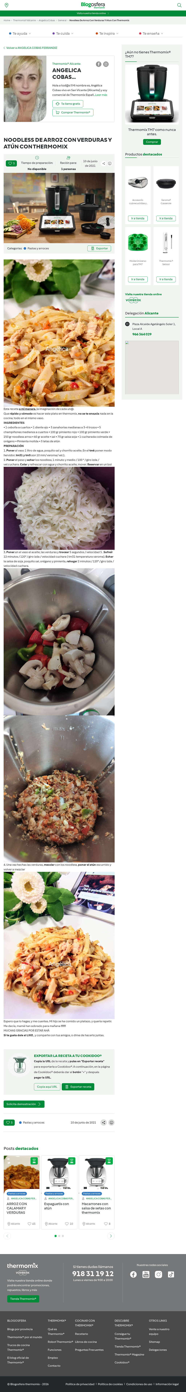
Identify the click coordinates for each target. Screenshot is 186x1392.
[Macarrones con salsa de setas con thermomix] (96, 1176)
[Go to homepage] (93, 5)
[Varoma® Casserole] (166, 181)
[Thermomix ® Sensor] (166, 242)
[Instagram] (158, 1274)
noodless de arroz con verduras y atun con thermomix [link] (99, 20)
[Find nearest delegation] (6, 5)
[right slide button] (111, 1236)
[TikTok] (171, 1274)
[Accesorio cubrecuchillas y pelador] (138, 181)
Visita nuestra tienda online (91, 13)
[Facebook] (133, 1274)
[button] (179, 5)
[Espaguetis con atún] (59, 1176)
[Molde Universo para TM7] (138, 242)
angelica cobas (47, 20)
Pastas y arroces (16, 1193)
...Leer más (100, 95)
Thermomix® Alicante (24, 20)
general (62, 20)
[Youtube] (146, 1274)
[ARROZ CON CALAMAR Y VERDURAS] (21, 1176)
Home (7, 20)
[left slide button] (7, 1236)
